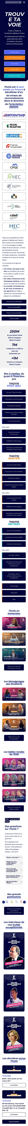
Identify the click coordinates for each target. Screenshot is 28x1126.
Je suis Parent (14, 63)
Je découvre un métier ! (14, 76)
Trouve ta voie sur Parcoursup (14, 301)
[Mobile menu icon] (24, 2)
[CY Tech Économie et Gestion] (16, 901)
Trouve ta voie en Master (14, 307)
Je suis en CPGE (14, 69)
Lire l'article (14, 1085)
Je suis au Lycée (14, 52)
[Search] (20, 2)
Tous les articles (14, 1121)
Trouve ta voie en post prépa (14, 313)
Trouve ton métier (14, 318)
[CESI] (11, 901)
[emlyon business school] (21, 901)
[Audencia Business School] (7, 901)
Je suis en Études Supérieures (15, 57)
